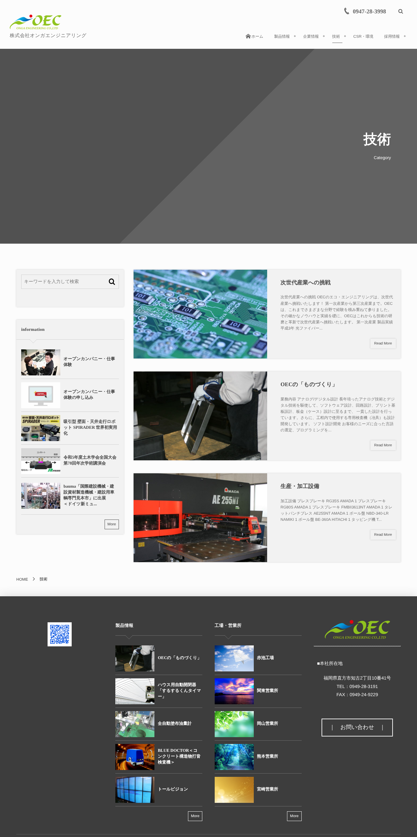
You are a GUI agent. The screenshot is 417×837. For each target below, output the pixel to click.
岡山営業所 (267, 723)
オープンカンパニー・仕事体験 (89, 361)
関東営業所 (267, 690)
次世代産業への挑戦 (305, 282)
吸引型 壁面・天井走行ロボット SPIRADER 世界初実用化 (90, 427)
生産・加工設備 (299, 486)
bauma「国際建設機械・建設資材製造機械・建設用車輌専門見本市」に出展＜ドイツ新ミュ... (89, 495)
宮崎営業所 (267, 789)
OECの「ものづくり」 (309, 384)
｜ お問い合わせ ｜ (357, 727)
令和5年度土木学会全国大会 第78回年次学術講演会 (91, 460)
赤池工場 (265, 657)
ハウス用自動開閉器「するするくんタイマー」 (179, 690)
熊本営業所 (267, 756)
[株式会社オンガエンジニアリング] (35, 22)
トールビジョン (173, 789)
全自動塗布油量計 (175, 723)
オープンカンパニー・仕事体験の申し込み (89, 394)
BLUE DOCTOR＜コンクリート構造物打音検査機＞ (179, 756)
